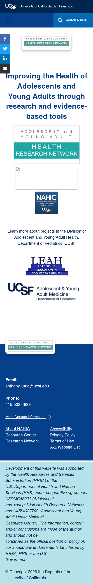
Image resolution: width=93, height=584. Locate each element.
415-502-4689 (18, 404)
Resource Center (20, 434)
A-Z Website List (65, 447)
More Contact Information (25, 416)
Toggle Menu (8, 20)
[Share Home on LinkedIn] (5, 59)
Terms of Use (62, 441)
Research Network (22, 441)
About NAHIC (17, 428)
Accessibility (61, 428)
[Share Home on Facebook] (5, 39)
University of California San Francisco (46, 6)
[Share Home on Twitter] (5, 49)
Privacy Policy (62, 434)
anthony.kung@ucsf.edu (27, 386)
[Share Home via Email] (5, 68)
